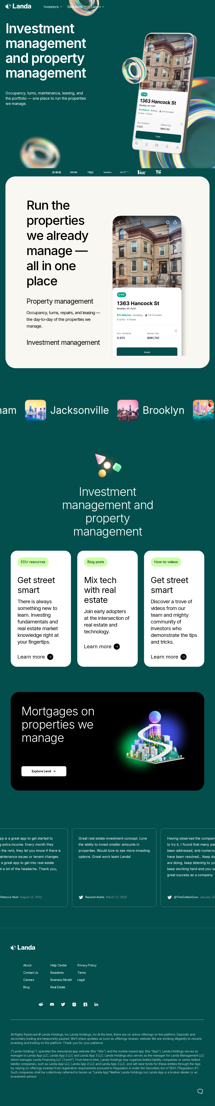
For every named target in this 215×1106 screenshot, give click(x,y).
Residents (57, 972)
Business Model (61, 980)
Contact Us (30, 972)
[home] (18, 7)
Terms (81, 972)
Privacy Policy (87, 965)
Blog (26, 987)
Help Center (58, 965)
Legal (81, 980)
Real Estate (57, 987)
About (27, 965)
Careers (28, 980)
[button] (53, 6)
